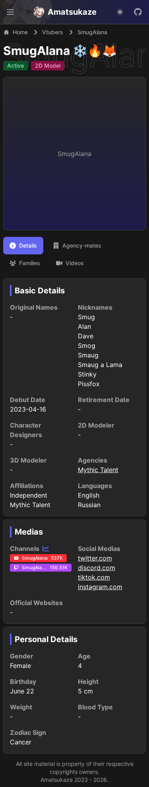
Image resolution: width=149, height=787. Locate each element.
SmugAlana (36, 50)
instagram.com (100, 587)
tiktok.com (94, 577)
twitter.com (95, 558)
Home (20, 32)
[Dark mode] (120, 12)
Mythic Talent (98, 470)
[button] (10, 12)
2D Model (47, 65)
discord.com (96, 568)
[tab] (23, 245)
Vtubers (52, 32)
